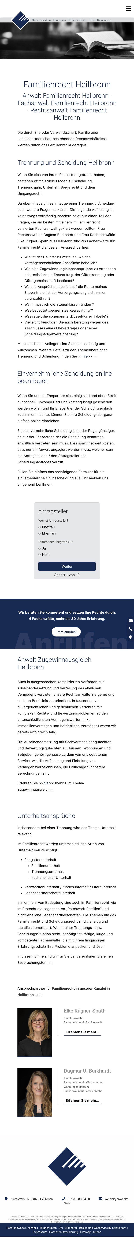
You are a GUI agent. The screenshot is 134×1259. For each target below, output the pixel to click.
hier (86, 356)
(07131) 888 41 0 (79, 1199)
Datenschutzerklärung (63, 1232)
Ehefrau (48, 527)
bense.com (119, 1227)
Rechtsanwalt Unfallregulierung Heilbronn (56, 1217)
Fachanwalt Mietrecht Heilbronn (24, 1217)
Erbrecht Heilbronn (72, 1219)
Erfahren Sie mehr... (82, 1032)
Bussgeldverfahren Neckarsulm (21, 1219)
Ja (44, 548)
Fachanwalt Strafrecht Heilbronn (49, 1219)
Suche (97, 1232)
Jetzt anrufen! (66, 632)
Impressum (40, 1232)
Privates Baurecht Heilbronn (111, 1217)
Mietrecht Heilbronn (89, 1219)
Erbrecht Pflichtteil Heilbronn (86, 1217)
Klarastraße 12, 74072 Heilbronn (32, 1199)
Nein (46, 555)
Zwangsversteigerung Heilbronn (112, 1219)
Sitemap (85, 1232)
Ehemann (49, 533)
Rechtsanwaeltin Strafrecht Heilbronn (67, 1222)
